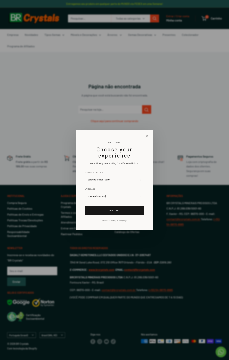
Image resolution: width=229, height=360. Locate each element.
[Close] (147, 136)
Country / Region (94, 172)
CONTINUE (115, 210)
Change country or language (114, 220)
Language (90, 189)
